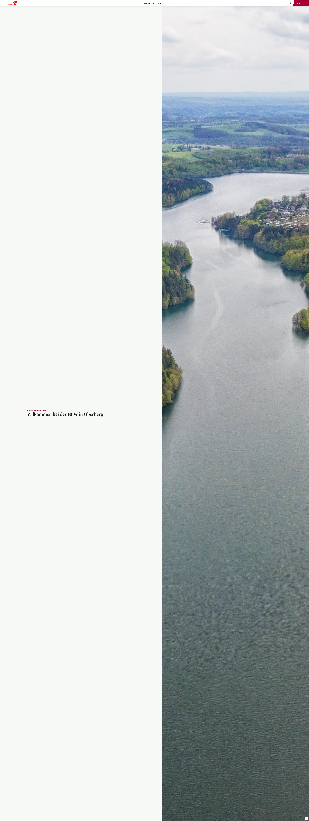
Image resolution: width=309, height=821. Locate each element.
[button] (306, 818)
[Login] (290, 3)
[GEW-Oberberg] (18, 3)
